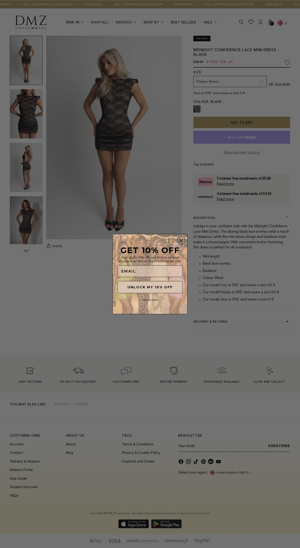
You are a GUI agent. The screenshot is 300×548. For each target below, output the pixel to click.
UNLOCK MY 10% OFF (150, 287)
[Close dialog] (181, 240)
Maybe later (150, 299)
